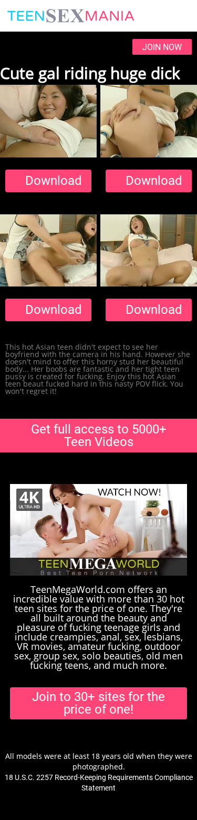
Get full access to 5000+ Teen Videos (99, 435)
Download (53, 180)
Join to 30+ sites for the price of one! (98, 703)
